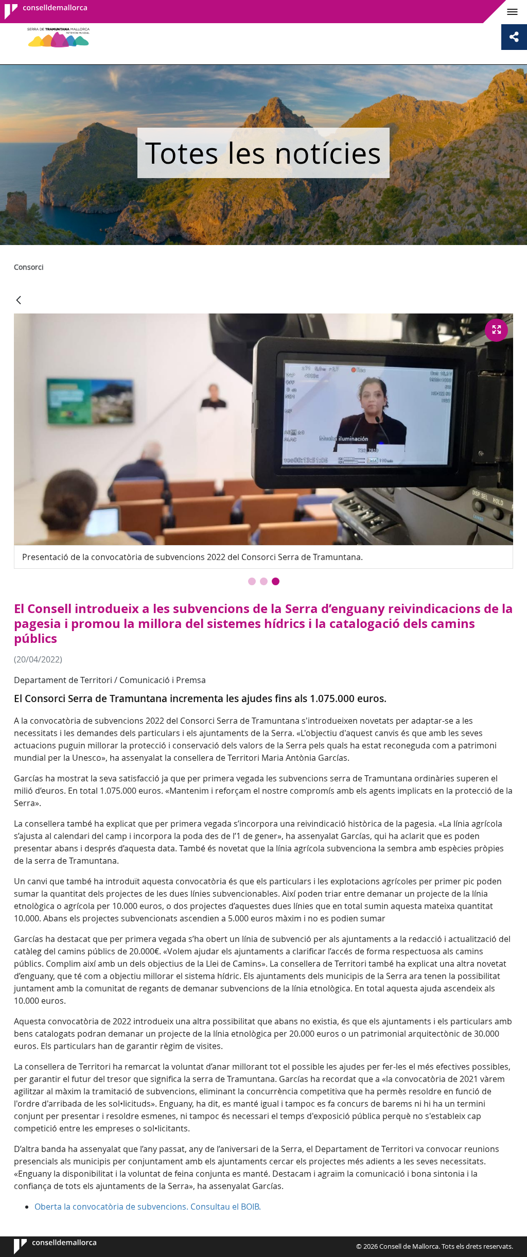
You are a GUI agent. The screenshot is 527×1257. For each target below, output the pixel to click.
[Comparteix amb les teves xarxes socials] (514, 37)
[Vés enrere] (18, 301)
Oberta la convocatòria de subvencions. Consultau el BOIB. (147, 1206)
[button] (252, 581)
